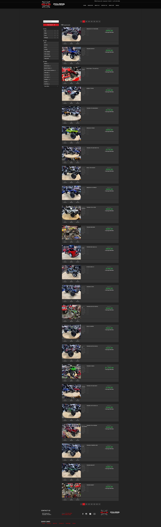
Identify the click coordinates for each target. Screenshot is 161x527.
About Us (55, 523)
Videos (74, 523)
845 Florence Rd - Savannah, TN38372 (104, 1)
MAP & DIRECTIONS (66, 514)
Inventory (49, 523)
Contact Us (61, 523)
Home (43, 523)
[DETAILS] (65, 42)
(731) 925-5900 (117, 1)
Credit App (68, 523)
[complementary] (157, 523)
